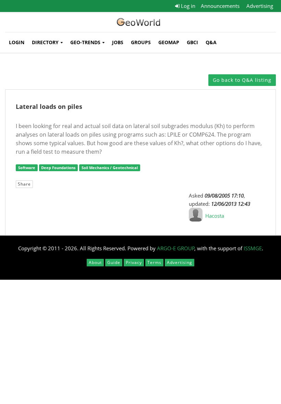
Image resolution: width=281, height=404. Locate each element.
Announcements (220, 5)
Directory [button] (45, 42)
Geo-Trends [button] (85, 42)
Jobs (117, 42)
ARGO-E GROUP (176, 248)
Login (16, 42)
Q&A (211, 42)
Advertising (259, 5)
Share (24, 184)
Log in (187, 5)
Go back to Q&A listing (242, 80)
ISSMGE (253, 248)
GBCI (192, 42)
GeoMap (168, 42)
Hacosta (214, 215)
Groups (141, 42)
